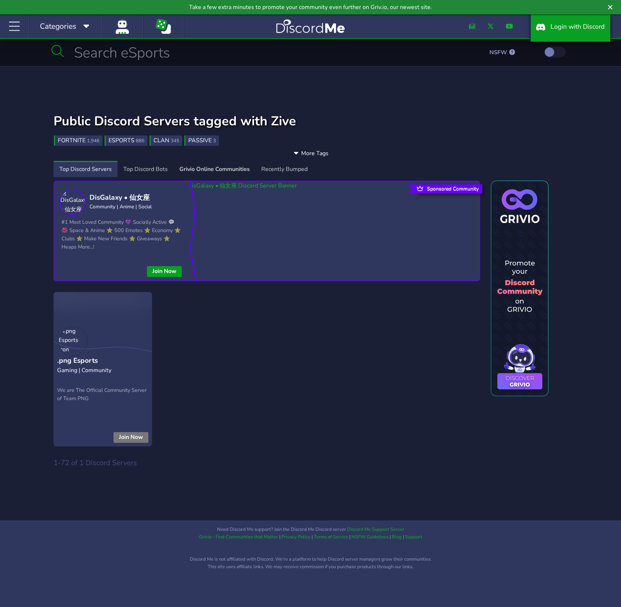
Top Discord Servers (85, 169)
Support (413, 537)
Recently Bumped (284, 169)
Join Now (164, 271)
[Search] (57, 51)
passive (202, 140)
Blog (397, 537)
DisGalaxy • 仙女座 (119, 197)
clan (166, 140)
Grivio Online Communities (214, 169)
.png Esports (77, 360)
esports (126, 140)
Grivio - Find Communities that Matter (238, 537)
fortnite (79, 140)
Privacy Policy (295, 537)
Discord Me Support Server (375, 529)
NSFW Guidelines (369, 537)
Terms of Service (331, 537)
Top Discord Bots (145, 169)
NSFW (499, 52)
